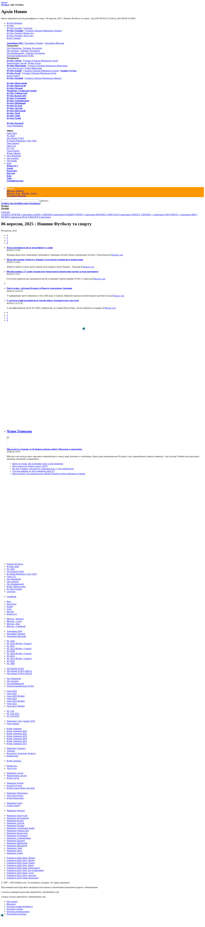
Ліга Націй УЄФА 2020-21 (19, 671)
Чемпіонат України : (16, 748)
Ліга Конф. (12, 161)
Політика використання (18, 911)
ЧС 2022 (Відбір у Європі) (19, 648)
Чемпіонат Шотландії (17, 845)
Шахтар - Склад (29, 193)
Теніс (9, 178)
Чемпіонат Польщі (15, 825)
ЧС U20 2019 (13, 716)
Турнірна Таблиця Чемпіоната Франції (43, 78)
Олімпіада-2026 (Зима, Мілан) (21, 858)
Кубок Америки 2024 (17, 731)
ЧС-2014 (11, 656)
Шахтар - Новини (15, 191)
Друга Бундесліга (15, 68)
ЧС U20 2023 (13, 713)
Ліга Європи (13, 158)
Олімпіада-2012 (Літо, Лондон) (21, 875)
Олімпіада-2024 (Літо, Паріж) (21, 860)
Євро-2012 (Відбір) (16, 706)
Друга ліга (12, 768)
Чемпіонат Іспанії (15, 783)
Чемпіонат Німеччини (17, 793)
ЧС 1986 (11, 663)
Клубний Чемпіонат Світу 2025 (22, 141)
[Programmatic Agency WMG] (83, 329)
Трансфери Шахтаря (54, 43)
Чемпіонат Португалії (17, 815)
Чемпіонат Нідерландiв (18, 818)
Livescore (28, 28)
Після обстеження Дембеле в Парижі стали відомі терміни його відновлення (45, 259)
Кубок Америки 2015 (17, 741)
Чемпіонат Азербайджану (19, 838)
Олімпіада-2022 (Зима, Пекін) (21, 863)
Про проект (12, 901)
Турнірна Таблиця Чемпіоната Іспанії (41, 71)
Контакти (11, 904)
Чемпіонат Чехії (14, 850)
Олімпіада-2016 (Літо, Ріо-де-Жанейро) (25, 870)
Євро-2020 (12, 693)
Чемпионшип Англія (16, 63)
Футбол (5, 5)
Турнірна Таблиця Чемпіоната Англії (40, 60)
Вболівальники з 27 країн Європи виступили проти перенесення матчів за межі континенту (53, 271)
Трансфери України (34, 43)
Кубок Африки (14, 153)
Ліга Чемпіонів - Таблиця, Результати (24, 48)
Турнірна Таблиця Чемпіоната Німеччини (47, 65)
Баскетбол (12, 171)
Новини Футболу (15, 564)
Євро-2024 (12, 133)
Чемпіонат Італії (14, 803)
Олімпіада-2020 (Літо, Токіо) (20, 865)
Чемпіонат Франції (16, 810)
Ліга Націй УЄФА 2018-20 (19, 673)
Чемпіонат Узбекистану (18, 830)
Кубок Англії (34, 63)
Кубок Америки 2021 (17, 733)
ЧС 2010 (11, 661)
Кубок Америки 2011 (17, 743)
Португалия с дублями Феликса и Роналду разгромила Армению (39, 288)
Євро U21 (11, 146)
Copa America (13, 151)
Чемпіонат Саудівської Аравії (20, 828)
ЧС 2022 (11, 646)
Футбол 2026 (13, 566)
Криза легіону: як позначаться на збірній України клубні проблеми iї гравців (48, 473)
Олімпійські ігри (15, 181)
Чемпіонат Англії (15, 773)
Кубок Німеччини (33, 68)
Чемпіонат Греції (15, 853)
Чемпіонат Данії (14, 848)
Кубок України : (14, 761)
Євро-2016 (12, 698)
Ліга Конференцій (15, 584)
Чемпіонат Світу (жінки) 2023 (21, 721)
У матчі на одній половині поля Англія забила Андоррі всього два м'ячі (43, 300)
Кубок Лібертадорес (16, 586)
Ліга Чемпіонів (14, 156)
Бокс (9, 176)
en (4, 2)
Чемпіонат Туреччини (17, 835)
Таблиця (11, 751)
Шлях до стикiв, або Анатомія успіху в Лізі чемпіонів (37, 463)
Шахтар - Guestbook (16, 626)
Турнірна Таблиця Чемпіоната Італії (39, 73)
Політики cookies (15, 909)
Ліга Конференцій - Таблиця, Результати (26, 53)
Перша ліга (12, 766)
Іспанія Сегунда (14, 785)
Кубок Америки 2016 (17, 738)
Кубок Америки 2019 (17, 736)
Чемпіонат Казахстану (17, 833)
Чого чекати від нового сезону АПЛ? (30, 466)
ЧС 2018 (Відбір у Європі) (19, 653)
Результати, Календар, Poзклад (21, 753)
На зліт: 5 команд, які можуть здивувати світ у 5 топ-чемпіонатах (43, 468)
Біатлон (11, 173)
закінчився (17, 214)
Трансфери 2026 (14, 631)
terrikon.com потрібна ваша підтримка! (20, 203)
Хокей (10, 168)
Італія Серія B (13, 76)
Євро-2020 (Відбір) (16, 696)
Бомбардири (12, 756)
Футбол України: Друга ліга (20, 35)
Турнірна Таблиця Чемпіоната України (43, 30)
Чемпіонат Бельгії (15, 820)
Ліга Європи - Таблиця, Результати (23, 50)
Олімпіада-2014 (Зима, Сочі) (20, 873)
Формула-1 (12, 166)
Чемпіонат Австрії (15, 823)
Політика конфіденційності (20, 906)
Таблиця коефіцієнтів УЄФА (20, 55)
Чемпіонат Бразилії (16, 840)
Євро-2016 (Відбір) (16, 701)
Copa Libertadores (15, 126)
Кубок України (14, 38)
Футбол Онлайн (14, 28)
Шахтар (10, 188)
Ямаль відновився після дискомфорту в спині (30, 247)
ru (6, 2)
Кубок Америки (14, 728)
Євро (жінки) (13, 143)
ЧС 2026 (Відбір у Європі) (19, 643)
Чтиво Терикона (19, 431)
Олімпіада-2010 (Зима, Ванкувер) (22, 878)
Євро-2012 (12, 703)
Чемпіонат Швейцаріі (17, 843)
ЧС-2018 (11, 651)
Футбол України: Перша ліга (20, 33)
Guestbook (11, 596)
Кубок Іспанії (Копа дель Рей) (21, 788)
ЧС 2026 (11, 136)
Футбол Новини (14, 23)
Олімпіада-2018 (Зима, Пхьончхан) (23, 868)
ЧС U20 (10, 148)
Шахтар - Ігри (13, 193)
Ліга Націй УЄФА (15, 138)
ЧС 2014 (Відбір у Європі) (19, 658)
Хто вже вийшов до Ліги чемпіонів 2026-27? (33, 471)
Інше (9, 163)
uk (2, 2)
